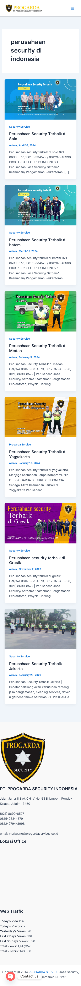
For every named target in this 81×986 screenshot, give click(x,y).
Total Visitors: (10, 951)
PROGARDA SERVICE (44, 972)
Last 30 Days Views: (14, 941)
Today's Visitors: (12, 926)
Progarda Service (20, 444)
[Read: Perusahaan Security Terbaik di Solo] (40, 99)
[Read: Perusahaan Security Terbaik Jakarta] (40, 629)
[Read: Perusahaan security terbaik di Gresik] (40, 523)
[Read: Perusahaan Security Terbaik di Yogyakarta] (40, 417)
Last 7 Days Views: (13, 936)
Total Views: (9, 946)
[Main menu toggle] (72, 8)
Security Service (19, 126)
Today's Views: (11, 921)
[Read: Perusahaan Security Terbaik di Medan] (40, 311)
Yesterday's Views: (13, 931)
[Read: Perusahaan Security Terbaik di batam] (40, 205)
